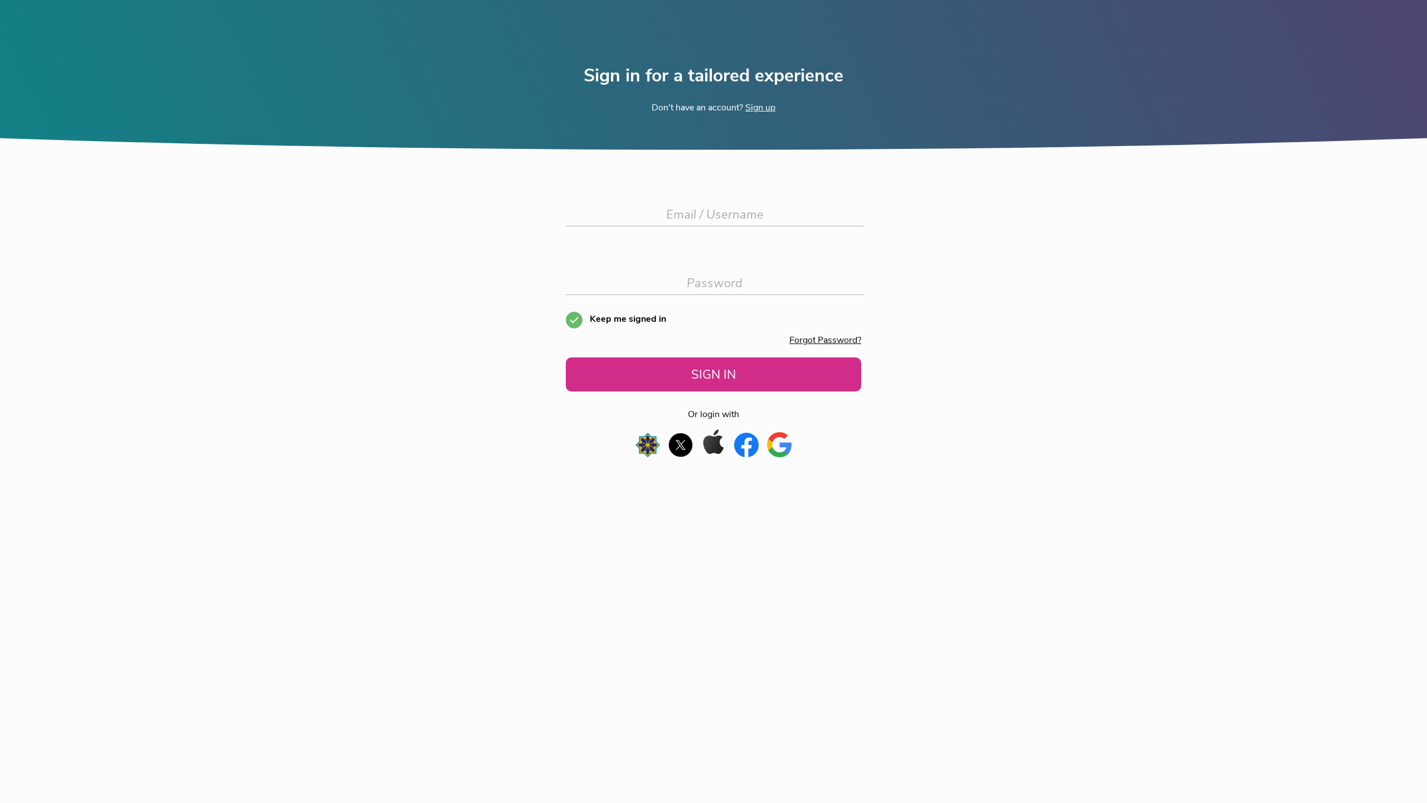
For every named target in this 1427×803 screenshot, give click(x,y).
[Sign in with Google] (779, 454)
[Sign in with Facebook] (747, 454)
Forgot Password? (825, 340)
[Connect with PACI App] (649, 454)
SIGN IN (713, 374)
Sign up (760, 107)
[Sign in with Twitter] (682, 454)
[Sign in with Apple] (714, 454)
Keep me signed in (628, 319)
